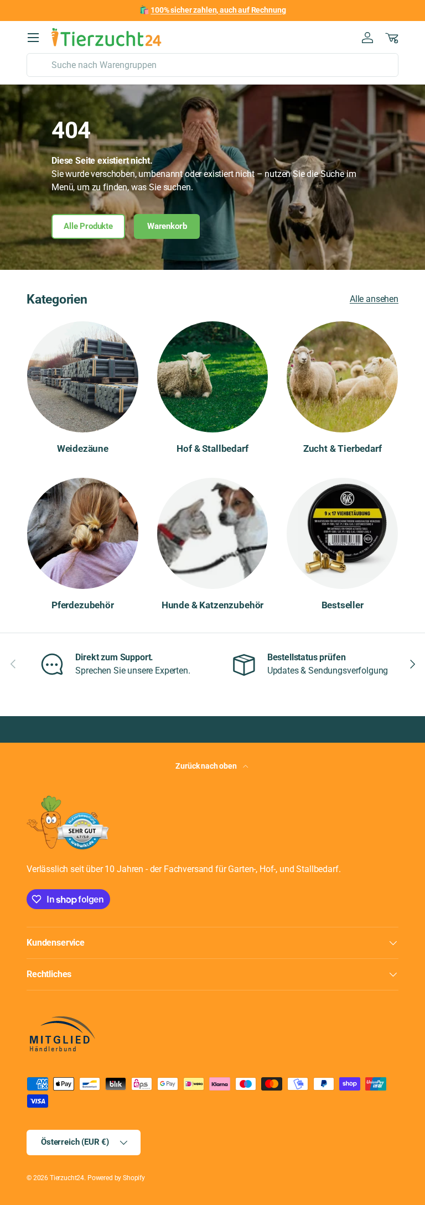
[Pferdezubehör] (82, 533)
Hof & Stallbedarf (212, 448)
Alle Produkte (88, 226)
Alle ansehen (374, 299)
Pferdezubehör (82, 605)
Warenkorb (167, 226)
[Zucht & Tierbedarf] (342, 376)
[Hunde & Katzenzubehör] (212, 533)
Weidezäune (82, 448)
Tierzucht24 (67, 1178)
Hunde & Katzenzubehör (212, 605)
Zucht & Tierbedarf (342, 448)
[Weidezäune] (82, 376)
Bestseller (343, 605)
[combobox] (212, 65)
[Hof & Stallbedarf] (212, 376)
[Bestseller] (342, 533)
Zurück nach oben (206, 765)
